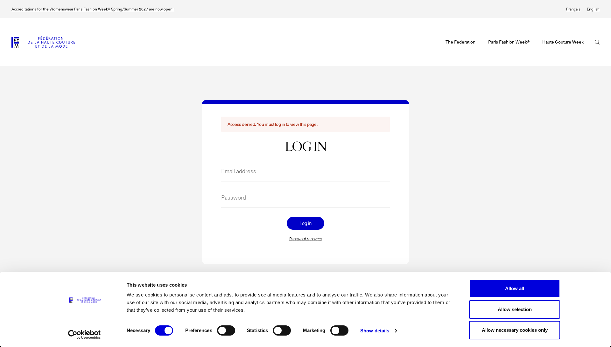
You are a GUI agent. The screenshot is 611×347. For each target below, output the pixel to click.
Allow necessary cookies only (515, 330)
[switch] (226, 330)
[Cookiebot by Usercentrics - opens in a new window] (84, 334)
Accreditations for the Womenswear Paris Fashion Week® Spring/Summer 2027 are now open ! (92, 9)
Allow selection (515, 309)
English (593, 9)
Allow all (514, 288)
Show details (374, 330)
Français (573, 9)
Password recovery (305, 239)
